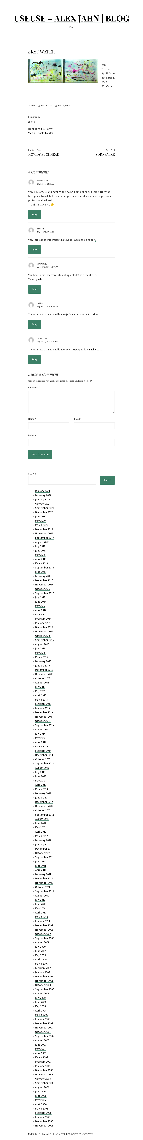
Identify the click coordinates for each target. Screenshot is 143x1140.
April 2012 (40, 831)
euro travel (42, 264)
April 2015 (40, 695)
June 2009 (41, 951)
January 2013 (42, 797)
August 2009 (42, 942)
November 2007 (44, 1027)
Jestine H (40, 229)
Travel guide (35, 279)
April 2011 (40, 870)
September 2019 (44, 537)
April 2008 (41, 1010)
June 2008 (41, 1002)
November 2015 (44, 674)
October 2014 (43, 720)
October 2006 (43, 1078)
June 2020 (40, 516)
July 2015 (40, 686)
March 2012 (41, 836)
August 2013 (42, 767)
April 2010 (40, 912)
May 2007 (40, 1048)
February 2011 (43, 874)
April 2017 (40, 610)
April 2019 (40, 559)
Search (32, 473)
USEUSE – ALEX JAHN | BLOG (71, 18)
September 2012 (44, 814)
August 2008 (42, 993)
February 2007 (43, 1061)
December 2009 (44, 925)
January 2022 (42, 499)
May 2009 (40, 955)
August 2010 (42, 895)
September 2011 (44, 857)
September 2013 (44, 763)
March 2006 (41, 1108)
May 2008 (40, 1006)
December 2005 (44, 1121)
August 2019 (42, 542)
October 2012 (42, 810)
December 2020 (44, 512)
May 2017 (40, 605)
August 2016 (42, 644)
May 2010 (40, 908)
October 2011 (42, 853)
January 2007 (42, 1066)
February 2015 (43, 703)
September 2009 (44, 938)
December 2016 (44, 627)
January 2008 (42, 1019)
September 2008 (44, 989)
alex (33, 105)
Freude (61, 105)
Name (32, 419)
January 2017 (42, 623)
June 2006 (41, 1095)
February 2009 (43, 968)
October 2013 (42, 759)
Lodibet (40, 303)
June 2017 (40, 601)
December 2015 (44, 669)
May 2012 (40, 827)
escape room (42, 181)
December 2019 (44, 529)
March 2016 (41, 657)
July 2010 (40, 899)
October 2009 (43, 933)
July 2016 (40, 648)
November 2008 (44, 980)
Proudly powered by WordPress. (76, 1133)
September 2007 (44, 1036)
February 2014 (43, 750)
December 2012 (44, 801)
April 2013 (40, 784)
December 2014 (44, 712)
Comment (34, 387)
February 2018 (43, 576)
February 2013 (43, 793)
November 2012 (44, 806)
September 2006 (44, 1083)
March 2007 (41, 1057)
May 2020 (40, 520)
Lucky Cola (95, 349)
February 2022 (43, 495)
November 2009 (44, 929)
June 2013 (40, 776)
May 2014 (40, 738)
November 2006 (44, 1074)
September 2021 (44, 508)
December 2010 (44, 878)
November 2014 (44, 716)
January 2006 (42, 1117)
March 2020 (41, 525)
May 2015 (40, 691)
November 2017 (44, 584)
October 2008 (43, 985)
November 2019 (44, 533)
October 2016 (43, 635)
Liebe (67, 105)
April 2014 (40, 742)
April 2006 (41, 1104)
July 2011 (40, 861)
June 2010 (40, 904)
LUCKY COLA (42, 338)
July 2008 (40, 997)
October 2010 (43, 887)
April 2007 (41, 1053)
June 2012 (40, 823)
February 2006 (43, 1112)
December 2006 (44, 1070)
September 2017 (44, 593)
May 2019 (40, 554)
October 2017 (42, 588)
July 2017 (40, 597)
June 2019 (40, 550)
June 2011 (40, 865)
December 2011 (44, 848)
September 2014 (44, 725)
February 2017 (43, 618)
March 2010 (41, 916)
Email (77, 419)
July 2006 (40, 1091)
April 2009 (41, 959)
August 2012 (42, 818)
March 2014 (41, 746)
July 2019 (40, 546)
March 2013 (41, 789)
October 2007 (43, 1031)
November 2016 (44, 631)
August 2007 (42, 1040)
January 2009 (42, 972)
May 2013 (40, 780)
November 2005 (44, 1125)
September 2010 (44, 891)
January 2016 (42, 665)
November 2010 (44, 882)
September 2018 (44, 567)
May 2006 (40, 1100)
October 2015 (42, 678)
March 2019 (41, 563)
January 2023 (42, 490)
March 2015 (41, 699)
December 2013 (44, 755)
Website (32, 435)
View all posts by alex (40, 133)
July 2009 (40, 946)
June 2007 (40, 1044)
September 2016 (44, 640)
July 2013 (40, 772)
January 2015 (42, 708)
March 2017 (41, 614)
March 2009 (41, 963)
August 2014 (42, 729)
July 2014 (40, 733)
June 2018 (40, 571)
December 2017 (44, 580)
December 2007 (44, 1023)
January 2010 (42, 921)
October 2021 (42, 503)
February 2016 (43, 661)
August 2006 (42, 1087)
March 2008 (41, 1014)
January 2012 (42, 844)
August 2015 (42, 682)
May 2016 (40, 652)
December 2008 (44, 976)
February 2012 (43, 840)
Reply (34, 214)
